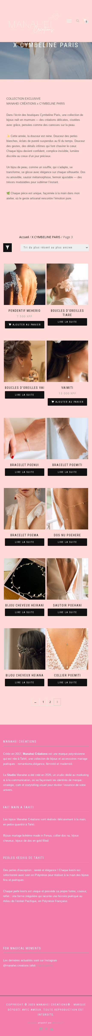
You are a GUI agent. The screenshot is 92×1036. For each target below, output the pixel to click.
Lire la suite (67, 322)
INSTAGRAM (44, 965)
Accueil (24, 237)
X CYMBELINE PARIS (46, 237)
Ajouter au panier (27, 324)
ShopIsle (33, 1023)
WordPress (58, 1023)
